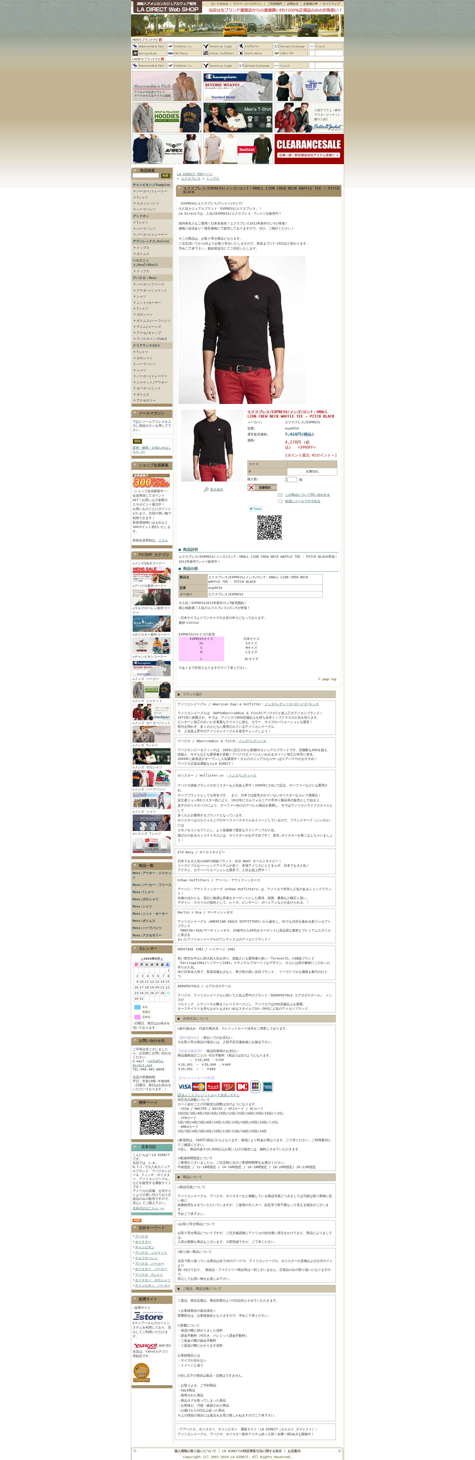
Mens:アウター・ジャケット (152, 875)
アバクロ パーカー (149, 1263)
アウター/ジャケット (152, 290)
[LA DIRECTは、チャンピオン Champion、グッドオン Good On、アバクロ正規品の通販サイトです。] (166, 7)
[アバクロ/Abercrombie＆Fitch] (166, 101)
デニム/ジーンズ (149, 326)
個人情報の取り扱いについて (195, 1451)
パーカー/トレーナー (152, 191)
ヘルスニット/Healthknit (145, 262)
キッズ (314, 704)
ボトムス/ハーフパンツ (154, 321)
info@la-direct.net (148, 1063)
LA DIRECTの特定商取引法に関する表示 (252, 1451)
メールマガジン (152, 413)
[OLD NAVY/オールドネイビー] (184, 53)
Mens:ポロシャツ (146, 899)
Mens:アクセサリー (147, 935)
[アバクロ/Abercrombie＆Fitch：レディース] (149, 65)
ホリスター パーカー (151, 1269)
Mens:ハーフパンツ (147, 928)
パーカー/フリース (150, 284)
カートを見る (216, 4)
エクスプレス (190, 178)
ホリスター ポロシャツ (152, 1280)
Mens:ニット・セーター (150, 913)
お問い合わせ (293, 4)
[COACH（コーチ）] (326, 46)
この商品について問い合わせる (307, 495)
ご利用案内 (274, 4)
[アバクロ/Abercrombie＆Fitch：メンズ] (149, 46)
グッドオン (141, 216)
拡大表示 (216, 489)
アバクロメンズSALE (152, 339)
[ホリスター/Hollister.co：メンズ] (184, 46)
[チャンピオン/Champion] (238, 101)
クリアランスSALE (146, 345)
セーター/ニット (149, 388)
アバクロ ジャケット (151, 1253)
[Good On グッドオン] (309, 101)
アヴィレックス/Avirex (151, 241)
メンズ (269, 704)
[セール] (309, 164)
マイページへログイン (247, 4)
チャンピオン (144, 1247)
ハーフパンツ (146, 209)
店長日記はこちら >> (148, 1208)
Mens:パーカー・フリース (152, 885)
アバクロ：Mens (145, 278)
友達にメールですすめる (302, 501)
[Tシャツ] (238, 133)
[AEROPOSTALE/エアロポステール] (149, 53)
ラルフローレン (146, 1258)
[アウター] (309, 133)
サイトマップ (332, 4)
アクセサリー (146, 400)
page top (329, 679)
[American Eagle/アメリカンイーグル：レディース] (220, 65)
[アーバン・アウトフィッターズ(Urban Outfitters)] (220, 53)
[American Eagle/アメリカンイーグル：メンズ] (220, 46)
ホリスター (143, 1242)
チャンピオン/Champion (151, 185)
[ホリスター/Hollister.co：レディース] (184, 65)
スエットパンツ (148, 203)
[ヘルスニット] (238, 164)
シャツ (141, 296)
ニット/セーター (149, 302)
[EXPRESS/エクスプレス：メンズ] (255, 46)
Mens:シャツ (142, 906)
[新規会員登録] (151, 488)
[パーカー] (166, 133)
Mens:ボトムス (144, 921)
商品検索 (147, 170)
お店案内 (294, 1451)
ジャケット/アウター (152, 382)
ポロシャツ (145, 314)
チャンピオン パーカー (152, 1285)
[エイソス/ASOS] (255, 53)
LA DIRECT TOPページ (195, 174)
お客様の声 (310, 4)
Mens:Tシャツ (143, 892)
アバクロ (141, 1236)
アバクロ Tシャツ (149, 1275)
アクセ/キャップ (149, 333)
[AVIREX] (166, 164)
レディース (284, 704)
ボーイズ (300, 704)
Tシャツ (142, 197)
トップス (143, 248)
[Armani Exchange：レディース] (255, 65)
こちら (163, 540)
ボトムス (143, 254)
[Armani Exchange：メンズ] (291, 46)
